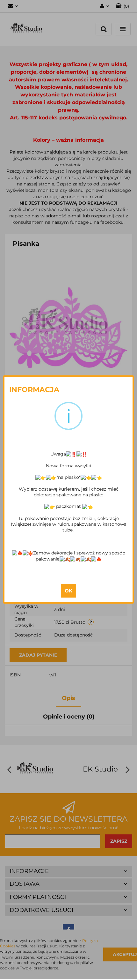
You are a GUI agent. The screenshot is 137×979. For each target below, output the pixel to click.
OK (68, 591)
